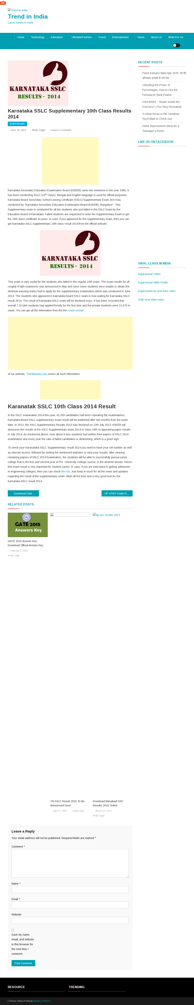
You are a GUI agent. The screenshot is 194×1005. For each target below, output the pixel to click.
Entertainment (120, 37)
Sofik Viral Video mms (151, 299)
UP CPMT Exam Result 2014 (119, 493)
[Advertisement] (70, 161)
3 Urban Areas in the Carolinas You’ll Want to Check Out (160, 116)
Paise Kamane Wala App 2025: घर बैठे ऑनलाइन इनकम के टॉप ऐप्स (164, 75)
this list (65, 471)
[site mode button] (176, 45)
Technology (38, 37)
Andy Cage (38, 129)
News (141, 37)
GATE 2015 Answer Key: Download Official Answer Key (25, 543)
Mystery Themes (41, 1001)
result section (76, 310)
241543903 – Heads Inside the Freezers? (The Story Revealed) (161, 104)
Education (57, 37)
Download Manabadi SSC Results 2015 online (108, 803)
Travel (102, 37)
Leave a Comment (61, 130)
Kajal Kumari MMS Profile (153, 282)
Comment (18, 846)
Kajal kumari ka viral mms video (157, 291)
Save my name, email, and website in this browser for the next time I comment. (23, 944)
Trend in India (28, 16)
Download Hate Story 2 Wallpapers (26, 493)
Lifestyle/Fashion (82, 37)
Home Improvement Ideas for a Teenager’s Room (160, 128)
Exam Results (17, 123)
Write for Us (175, 37)
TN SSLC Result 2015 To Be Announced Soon (67, 803)
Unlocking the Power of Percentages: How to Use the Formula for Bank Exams (160, 89)
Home (20, 37)
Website (16, 914)
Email (16, 899)
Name (16, 883)
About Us (156, 37)
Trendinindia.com (36, 373)
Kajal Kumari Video (149, 273)
